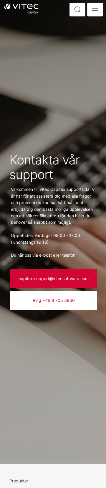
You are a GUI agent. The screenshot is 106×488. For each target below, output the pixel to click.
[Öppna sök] (77, 9)
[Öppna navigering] (95, 9)
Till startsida (21, 9)
